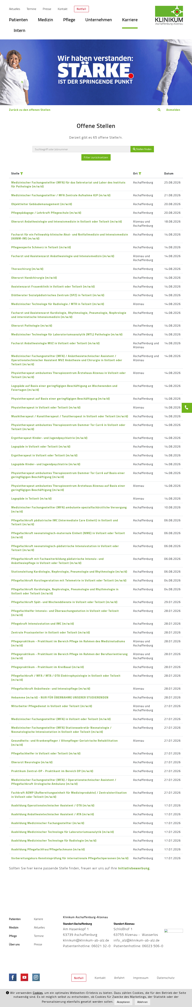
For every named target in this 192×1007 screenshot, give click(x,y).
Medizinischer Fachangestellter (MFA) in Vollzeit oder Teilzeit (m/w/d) (61, 719)
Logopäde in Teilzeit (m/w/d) (31, 498)
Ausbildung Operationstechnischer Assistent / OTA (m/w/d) (52, 805)
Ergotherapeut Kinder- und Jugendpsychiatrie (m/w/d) (49, 438)
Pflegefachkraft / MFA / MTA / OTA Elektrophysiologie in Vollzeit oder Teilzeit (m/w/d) (66, 677)
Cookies (38, 993)
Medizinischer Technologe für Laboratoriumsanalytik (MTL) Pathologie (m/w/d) (67, 334)
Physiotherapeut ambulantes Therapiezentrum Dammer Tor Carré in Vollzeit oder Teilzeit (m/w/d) (68, 427)
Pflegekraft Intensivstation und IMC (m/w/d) (42, 623)
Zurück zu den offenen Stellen (29, 109)
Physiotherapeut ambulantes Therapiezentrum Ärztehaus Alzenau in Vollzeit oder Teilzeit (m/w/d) (68, 375)
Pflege (69, 21)
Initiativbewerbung (134, 868)
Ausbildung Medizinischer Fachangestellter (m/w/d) (47, 823)
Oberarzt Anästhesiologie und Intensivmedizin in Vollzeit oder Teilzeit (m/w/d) (66, 221)
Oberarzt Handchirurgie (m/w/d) (34, 277)
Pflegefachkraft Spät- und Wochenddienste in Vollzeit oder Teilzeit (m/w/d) (64, 602)
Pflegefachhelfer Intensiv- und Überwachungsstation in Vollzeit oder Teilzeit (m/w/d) (65, 613)
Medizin (45, 21)
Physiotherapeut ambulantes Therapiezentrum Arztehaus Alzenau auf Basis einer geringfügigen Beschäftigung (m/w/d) (68, 488)
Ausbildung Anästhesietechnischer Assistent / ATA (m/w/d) (52, 814)
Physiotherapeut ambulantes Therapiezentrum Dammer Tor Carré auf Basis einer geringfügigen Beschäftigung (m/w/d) (68, 475)
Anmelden (173, 109)
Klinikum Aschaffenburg (169, 16)
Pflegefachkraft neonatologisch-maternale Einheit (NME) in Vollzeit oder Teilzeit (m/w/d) (68, 535)
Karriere (130, 21)
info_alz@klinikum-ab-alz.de (137, 940)
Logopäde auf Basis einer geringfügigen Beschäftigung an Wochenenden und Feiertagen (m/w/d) (64, 388)
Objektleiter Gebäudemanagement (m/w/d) (41, 204)
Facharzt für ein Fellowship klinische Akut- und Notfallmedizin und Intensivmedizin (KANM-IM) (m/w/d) (69, 236)
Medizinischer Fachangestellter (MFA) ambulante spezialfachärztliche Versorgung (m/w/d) (69, 509)
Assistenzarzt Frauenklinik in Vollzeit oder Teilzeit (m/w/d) (53, 286)
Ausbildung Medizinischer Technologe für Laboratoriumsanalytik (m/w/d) (62, 832)
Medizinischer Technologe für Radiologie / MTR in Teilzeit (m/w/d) (57, 304)
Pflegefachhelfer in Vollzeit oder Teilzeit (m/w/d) (46, 753)
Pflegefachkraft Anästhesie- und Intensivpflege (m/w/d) (50, 688)
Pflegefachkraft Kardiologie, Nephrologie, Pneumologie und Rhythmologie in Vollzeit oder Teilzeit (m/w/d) (64, 591)
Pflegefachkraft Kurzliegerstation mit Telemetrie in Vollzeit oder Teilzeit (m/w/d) (69, 580)
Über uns (14, 944)
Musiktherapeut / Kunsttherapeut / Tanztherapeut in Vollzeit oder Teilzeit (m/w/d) (69, 416)
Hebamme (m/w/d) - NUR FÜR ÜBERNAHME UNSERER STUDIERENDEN (60, 697)
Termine (31, 9)
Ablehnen (142, 1001)
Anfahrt (119, 978)
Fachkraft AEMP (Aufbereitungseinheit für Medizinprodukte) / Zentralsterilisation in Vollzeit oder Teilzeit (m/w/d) (69, 794)
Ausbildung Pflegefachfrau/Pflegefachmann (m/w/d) (48, 849)
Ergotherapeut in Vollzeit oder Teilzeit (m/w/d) (44, 455)
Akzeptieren (123, 1001)
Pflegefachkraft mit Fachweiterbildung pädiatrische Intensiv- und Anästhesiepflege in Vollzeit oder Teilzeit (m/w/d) (57, 561)
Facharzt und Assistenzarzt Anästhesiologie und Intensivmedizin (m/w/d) (62, 256)
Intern (19, 32)
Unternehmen (98, 21)
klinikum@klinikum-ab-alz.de (86, 940)
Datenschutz (166, 978)
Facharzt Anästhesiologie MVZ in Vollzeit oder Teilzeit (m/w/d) (55, 343)
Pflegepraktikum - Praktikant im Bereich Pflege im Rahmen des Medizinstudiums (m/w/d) (68, 643)
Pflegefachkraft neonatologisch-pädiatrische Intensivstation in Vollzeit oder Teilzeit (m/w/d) (65, 548)
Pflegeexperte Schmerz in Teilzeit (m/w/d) (41, 247)
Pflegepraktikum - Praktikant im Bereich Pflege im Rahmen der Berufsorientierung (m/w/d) (69, 656)
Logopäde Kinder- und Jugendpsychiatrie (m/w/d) (45, 464)
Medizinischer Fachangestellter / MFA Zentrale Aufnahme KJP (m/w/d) (61, 195)
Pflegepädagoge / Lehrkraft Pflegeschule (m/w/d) (46, 212)
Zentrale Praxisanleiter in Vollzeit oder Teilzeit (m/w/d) (50, 632)
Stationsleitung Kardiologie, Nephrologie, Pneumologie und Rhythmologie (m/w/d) (69, 571)
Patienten (18, 21)
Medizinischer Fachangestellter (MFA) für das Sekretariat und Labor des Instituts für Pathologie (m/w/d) (68, 184)
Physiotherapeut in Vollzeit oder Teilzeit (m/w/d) (46, 407)
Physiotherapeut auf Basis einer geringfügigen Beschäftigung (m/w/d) (60, 398)
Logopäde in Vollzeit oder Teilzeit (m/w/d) (40, 446)
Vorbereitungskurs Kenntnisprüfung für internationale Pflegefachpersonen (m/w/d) (70, 858)
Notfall (81, 9)
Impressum (140, 978)
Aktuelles (14, 9)
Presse (47, 9)
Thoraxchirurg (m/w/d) (27, 269)
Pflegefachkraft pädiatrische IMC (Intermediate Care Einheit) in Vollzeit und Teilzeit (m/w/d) (64, 522)
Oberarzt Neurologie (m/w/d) (32, 762)
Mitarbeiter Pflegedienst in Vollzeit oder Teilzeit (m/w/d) (51, 706)
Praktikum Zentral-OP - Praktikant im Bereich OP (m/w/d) (52, 771)
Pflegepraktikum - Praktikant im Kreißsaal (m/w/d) (47, 667)
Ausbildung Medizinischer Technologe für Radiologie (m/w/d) (54, 840)
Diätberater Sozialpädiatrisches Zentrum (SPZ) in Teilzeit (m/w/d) (57, 295)
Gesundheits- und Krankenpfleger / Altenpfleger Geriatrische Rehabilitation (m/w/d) (64, 742)
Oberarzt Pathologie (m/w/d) (31, 325)
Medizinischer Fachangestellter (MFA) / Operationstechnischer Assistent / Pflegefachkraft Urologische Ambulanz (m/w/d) (63, 782)
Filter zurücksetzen (96, 157)
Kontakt (63, 9)
